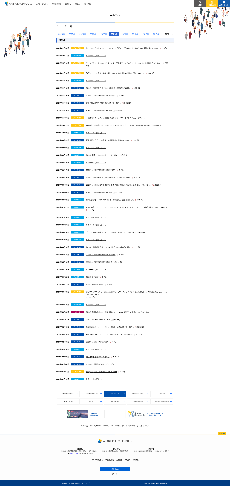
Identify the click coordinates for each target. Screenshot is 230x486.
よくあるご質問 (143, 425)
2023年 (93, 33)
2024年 (82, 33)
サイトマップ (86, 483)
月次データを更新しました (96, 55)
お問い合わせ (115, 469)
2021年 (114, 34)
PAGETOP (222, 433)
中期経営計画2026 (92, 394)
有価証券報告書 (138, 401)
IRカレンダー (68, 401)
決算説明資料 (115, 401)
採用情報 (87, 4)
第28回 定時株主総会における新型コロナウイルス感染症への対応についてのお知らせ (118, 312)
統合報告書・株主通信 (162, 401)
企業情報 (68, 4)
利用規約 (64, 483)
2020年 (124, 33)
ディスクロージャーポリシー (101, 425)
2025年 (72, 33)
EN (117, 474)
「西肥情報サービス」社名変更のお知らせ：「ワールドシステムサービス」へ (115, 118)
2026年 (61, 33)
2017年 (156, 33)
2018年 (146, 33)
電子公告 (84, 425)
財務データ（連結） (138, 394)
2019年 (135, 33)
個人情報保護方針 (74, 483)
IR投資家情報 (56, 4)
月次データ (161, 394)
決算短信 (92, 401)
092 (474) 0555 (74, 453)
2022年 (104, 33)
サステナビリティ (42, 4)
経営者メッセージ (68, 394)
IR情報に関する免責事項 (125, 425)
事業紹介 (78, 4)
